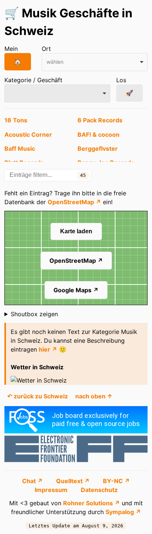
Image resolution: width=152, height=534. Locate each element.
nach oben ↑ (94, 396)
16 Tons (15, 120)
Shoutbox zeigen (34, 314)
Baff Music (19, 148)
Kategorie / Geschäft (33, 80)
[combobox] (95, 62)
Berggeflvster (97, 148)
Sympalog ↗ (123, 512)
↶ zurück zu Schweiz (37, 396)
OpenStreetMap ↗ (74, 202)
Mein (11, 48)
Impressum (52, 489)
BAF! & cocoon (98, 134)
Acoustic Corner (28, 134)
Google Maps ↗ (76, 290)
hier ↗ (48, 349)
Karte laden (76, 231)
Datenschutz (99, 489)
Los (121, 80)
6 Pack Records (99, 120)
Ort (46, 48)
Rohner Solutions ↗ (91, 503)
